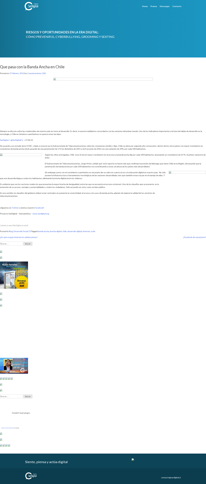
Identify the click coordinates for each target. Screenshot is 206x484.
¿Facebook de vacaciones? (194, 237)
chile (65, 231)
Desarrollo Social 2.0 (22, 231)
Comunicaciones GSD (36, 73)
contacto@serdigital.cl (171, 477)
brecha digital (56, 231)
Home (145, 6)
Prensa (154, 6)
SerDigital (4, 140)
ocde (93, 231)
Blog (11, 231)
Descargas (165, 6)
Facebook (39, 208)
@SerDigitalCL (17, 140)
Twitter (15, 208)
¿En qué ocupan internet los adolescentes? (19, 237)
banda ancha (43, 231)
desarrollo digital (74, 231)
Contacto (176, 6)
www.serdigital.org (41, 213)
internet (86, 231)
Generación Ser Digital (7, 428)
